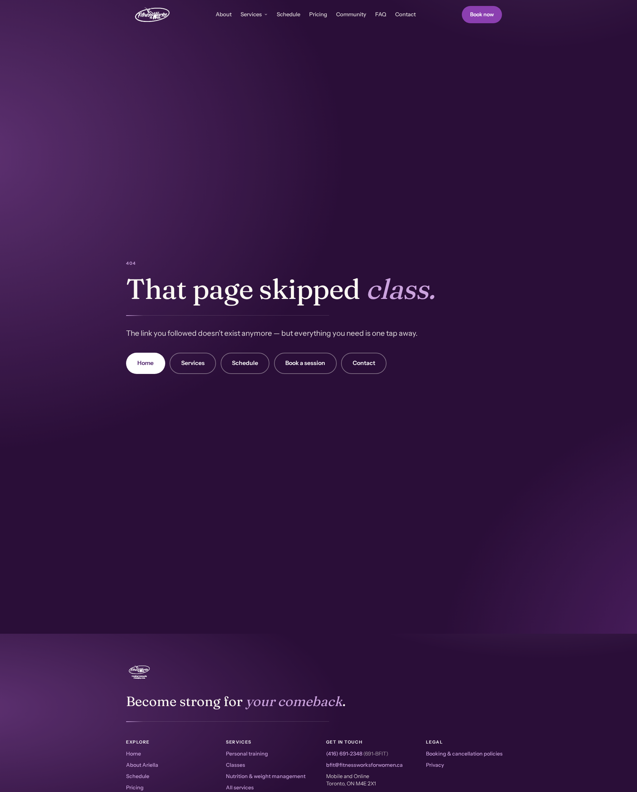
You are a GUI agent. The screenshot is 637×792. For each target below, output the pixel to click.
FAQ (380, 14)
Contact (405, 14)
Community (351, 14)
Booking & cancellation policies (464, 754)
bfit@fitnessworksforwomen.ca (364, 765)
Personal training (247, 754)
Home (145, 362)
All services (240, 787)
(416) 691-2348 (344, 754)
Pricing (318, 14)
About (224, 14)
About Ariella (142, 765)
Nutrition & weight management (266, 776)
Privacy (435, 765)
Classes (235, 765)
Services (251, 14)
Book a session (305, 362)
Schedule (288, 14)
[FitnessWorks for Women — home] (152, 14)
